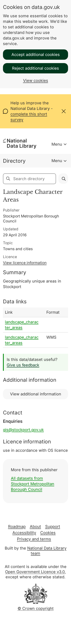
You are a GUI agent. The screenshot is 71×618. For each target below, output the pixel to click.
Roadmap (17, 526)
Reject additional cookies (35, 68)
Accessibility (24, 532)
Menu (56, 144)
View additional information (35, 394)
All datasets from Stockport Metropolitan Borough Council (32, 484)
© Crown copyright (36, 608)
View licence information (25, 262)
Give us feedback (23, 365)
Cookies (48, 532)
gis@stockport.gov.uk (23, 429)
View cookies (35, 80)
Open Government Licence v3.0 (35, 571)
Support (52, 526)
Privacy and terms (34, 539)
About (35, 526)
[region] (35, 328)
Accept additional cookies (35, 54)
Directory (14, 161)
